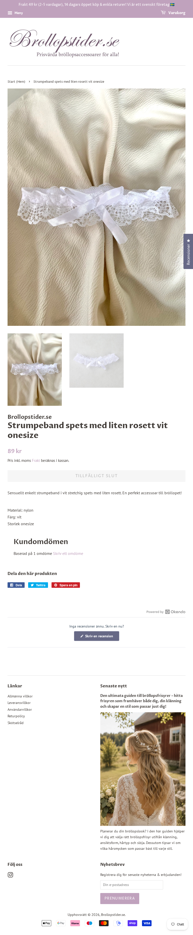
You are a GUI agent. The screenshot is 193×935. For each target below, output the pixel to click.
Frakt (36, 460)
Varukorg (176, 13)
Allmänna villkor (20, 696)
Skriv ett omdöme (68, 553)
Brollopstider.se (113, 914)
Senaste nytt (113, 686)
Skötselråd (16, 723)
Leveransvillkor (19, 702)
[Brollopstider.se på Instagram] (10, 876)
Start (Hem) (16, 82)
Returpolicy (16, 716)
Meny (18, 13)
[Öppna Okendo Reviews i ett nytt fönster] (166, 611)
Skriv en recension (101, 637)
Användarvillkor (20, 709)
